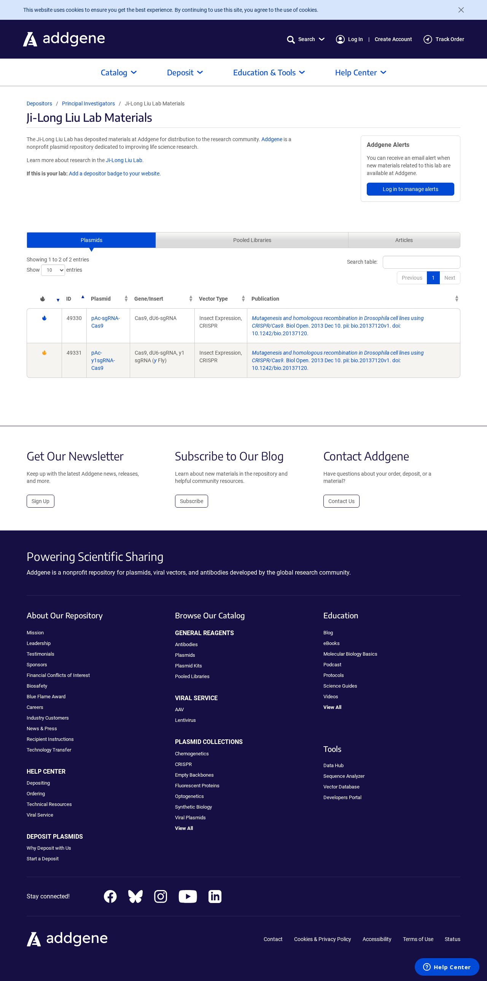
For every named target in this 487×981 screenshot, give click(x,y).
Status (452, 939)
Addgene (271, 139)
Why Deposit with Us (49, 848)
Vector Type (213, 299)
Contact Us (341, 501)
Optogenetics (189, 796)
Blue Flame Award (46, 696)
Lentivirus (185, 720)
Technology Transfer (49, 750)
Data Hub (333, 765)
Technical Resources (49, 804)
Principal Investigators (88, 103)
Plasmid (101, 299)
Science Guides (340, 686)
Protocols (333, 675)
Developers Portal (342, 797)
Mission (35, 632)
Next (449, 278)
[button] (306, 39)
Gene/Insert (148, 299)
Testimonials (40, 654)
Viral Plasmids (190, 817)
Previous (412, 278)
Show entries (54, 269)
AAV (179, 709)
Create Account (393, 39)
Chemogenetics (192, 753)
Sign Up (40, 501)
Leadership (39, 643)
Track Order (450, 39)
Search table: (362, 261)
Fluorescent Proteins (197, 785)
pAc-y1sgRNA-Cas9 (103, 360)
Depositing (38, 783)
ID (68, 299)
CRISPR (183, 764)
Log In (355, 39)
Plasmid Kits (188, 666)
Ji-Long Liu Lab (124, 160)
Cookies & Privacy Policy (322, 939)
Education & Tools (264, 72)
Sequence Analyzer (343, 776)
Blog (328, 632)
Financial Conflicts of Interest (58, 675)
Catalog (114, 72)
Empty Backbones (194, 775)
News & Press (42, 728)
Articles (404, 240)
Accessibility (377, 939)
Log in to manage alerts (410, 189)
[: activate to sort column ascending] (44, 298)
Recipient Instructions (50, 739)
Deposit (180, 72)
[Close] (458, 9)
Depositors (39, 103)
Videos (330, 696)
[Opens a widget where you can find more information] (447, 967)
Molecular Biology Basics (350, 654)
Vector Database (341, 787)
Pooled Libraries (252, 240)
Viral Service (40, 815)
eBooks (331, 643)
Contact (273, 939)
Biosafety (37, 686)
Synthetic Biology (193, 807)
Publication (265, 299)
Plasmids (91, 240)
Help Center (356, 72)
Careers (35, 707)
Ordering (36, 793)
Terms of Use (418, 939)
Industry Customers (48, 718)
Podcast (332, 664)
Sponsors (37, 664)
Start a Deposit (43, 859)
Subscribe (191, 501)
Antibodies (186, 644)
